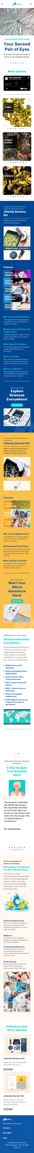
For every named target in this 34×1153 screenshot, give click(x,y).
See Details (17, 405)
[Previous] (8, 128)
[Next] (26, 128)
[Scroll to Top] (31, 1144)
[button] (31, 4)
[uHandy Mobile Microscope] (17, 4)
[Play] (17, 716)
